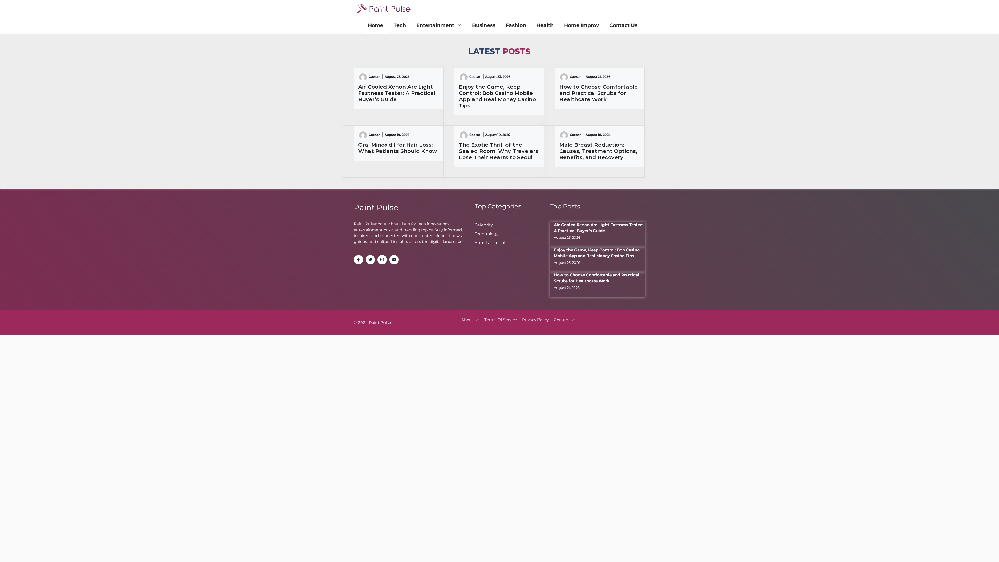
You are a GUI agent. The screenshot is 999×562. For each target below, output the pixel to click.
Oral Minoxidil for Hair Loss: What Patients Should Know (397, 148)
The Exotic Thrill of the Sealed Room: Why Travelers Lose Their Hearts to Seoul (498, 151)
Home (375, 25)
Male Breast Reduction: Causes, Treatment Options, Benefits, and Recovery (598, 151)
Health (545, 25)
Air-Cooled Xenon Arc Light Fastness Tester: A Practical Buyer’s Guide (396, 93)
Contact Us (623, 25)
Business (483, 25)
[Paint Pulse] (383, 8)
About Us (470, 319)
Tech (400, 25)
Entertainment (435, 25)
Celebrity (484, 224)
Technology (487, 233)
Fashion (516, 25)
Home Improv (581, 25)
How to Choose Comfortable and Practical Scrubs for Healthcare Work (598, 93)
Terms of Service (500, 319)
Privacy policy (535, 319)
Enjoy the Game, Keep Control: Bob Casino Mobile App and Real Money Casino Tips (497, 96)
